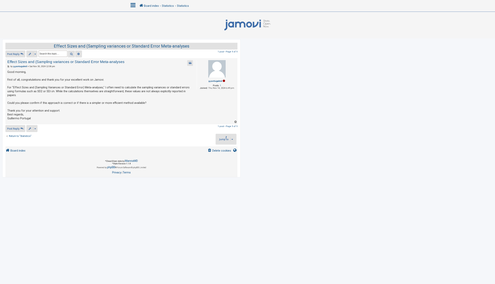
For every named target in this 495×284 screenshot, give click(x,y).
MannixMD (131, 161)
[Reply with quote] (190, 63)
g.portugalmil (215, 81)
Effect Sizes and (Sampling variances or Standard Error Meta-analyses (121, 46)
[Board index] (247, 25)
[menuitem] (219, 150)
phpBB (111, 167)
